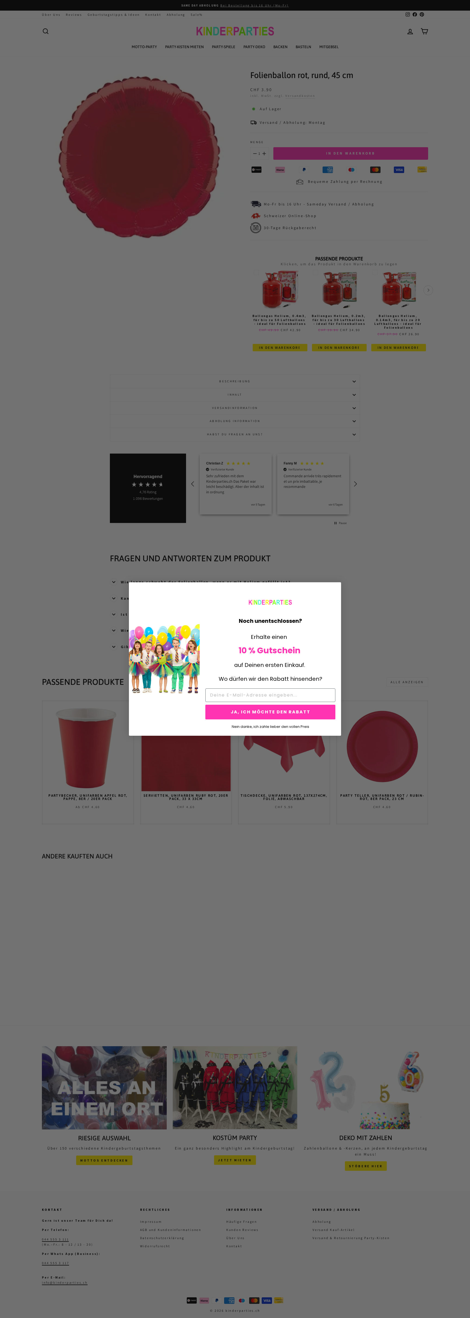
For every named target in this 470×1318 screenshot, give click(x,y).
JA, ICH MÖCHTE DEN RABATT (270, 712)
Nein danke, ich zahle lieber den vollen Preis (270, 726)
